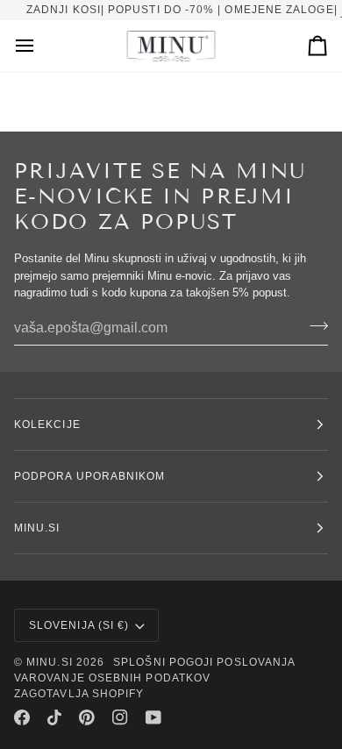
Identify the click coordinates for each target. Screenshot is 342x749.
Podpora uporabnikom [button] (90, 476)
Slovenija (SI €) (79, 625)
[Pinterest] (87, 717)
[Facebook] (22, 717)
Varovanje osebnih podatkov (112, 678)
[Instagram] (120, 717)
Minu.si (49, 662)
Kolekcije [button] (47, 424)
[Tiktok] (54, 717)
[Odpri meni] (40, 46)
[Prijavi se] (313, 326)
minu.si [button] (37, 528)
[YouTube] (153, 717)
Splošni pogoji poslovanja (204, 662)
